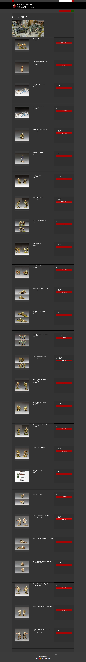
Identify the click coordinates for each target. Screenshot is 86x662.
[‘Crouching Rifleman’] (22, 274)
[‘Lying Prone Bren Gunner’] (22, 320)
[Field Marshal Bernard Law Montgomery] (22, 70)
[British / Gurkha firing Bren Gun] (22, 524)
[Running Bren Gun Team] (22, 229)
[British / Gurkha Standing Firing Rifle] (22, 615)
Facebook (41, 656)
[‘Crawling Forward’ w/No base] (22, 297)
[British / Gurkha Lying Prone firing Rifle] (22, 547)
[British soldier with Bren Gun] (22, 388)
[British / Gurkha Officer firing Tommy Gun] (22, 638)
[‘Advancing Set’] (22, 252)
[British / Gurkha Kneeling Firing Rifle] (22, 570)
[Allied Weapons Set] (22, 479)
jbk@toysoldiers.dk (58, 654)
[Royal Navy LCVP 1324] (22, 93)
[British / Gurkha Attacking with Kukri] (22, 592)
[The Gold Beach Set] (22, 47)
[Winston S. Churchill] (22, 161)
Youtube (45, 656)
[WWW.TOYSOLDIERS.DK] (43, 5)
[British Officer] (22, 456)
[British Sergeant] (22, 433)
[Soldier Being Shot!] (22, 206)
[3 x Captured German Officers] (22, 342)
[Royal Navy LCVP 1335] (22, 115)
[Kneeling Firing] (22, 184)
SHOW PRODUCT (64, 42)
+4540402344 (50, 654)
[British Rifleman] (22, 365)
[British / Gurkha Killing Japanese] (22, 501)
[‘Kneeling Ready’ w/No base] (22, 138)
